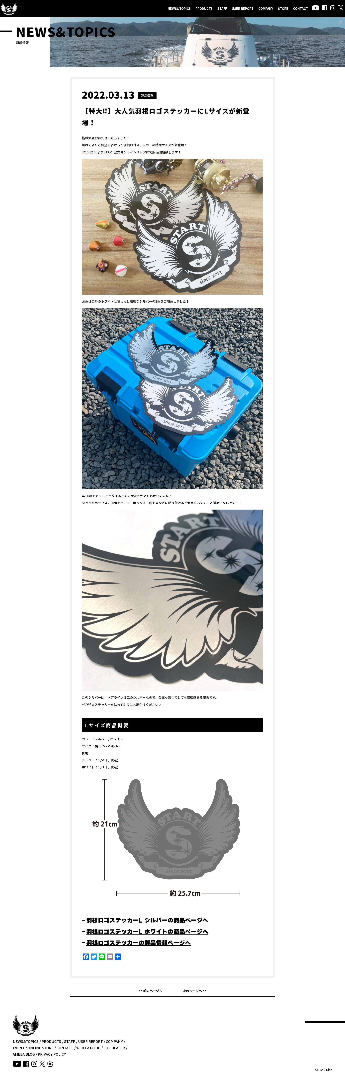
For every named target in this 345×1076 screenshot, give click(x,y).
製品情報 (147, 95)
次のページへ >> (195, 990)
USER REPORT (243, 8)
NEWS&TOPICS (179, 8)
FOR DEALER (114, 1047)
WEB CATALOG (88, 1047)
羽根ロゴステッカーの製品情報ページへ (138, 943)
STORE (283, 8)
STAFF (222, 8)
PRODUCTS (204, 8)
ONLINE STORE (41, 1047)
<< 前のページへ (150, 990)
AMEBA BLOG (24, 1054)
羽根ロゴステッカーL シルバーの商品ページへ (147, 920)
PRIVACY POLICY (52, 1054)
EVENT (19, 1047)
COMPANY (265, 8)
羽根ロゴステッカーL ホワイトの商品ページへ (147, 931)
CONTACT (300, 8)
